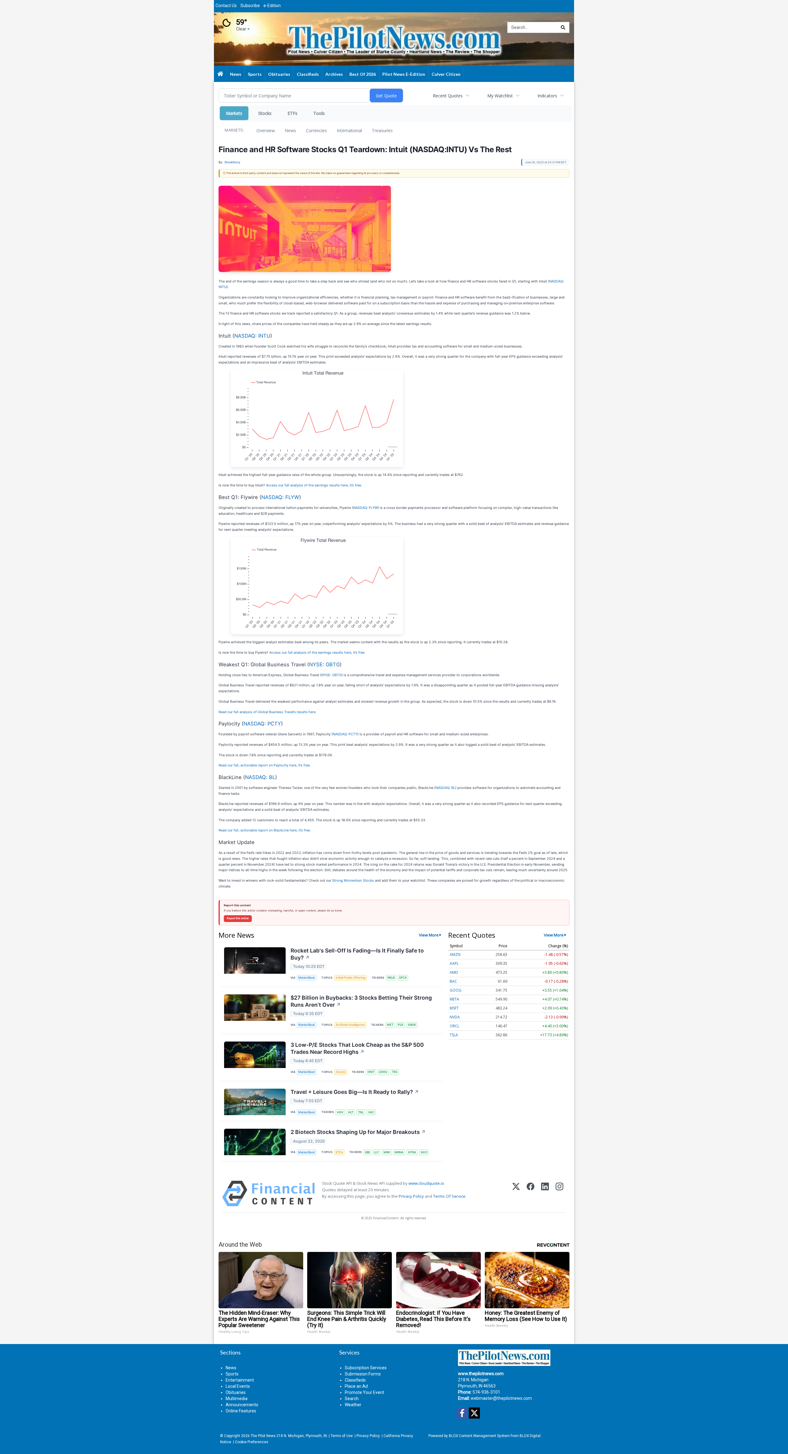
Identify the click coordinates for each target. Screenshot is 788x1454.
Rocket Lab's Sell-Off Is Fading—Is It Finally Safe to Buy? (357, 954)
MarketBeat (306, 977)
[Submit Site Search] (563, 27)
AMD (454, 972)
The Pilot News (263, 1436)
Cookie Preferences (251, 1442)
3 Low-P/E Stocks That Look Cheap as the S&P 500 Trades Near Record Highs (357, 1048)
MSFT (454, 1008)
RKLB (391, 977)
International (349, 130)
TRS (394, 1072)
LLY (376, 1152)
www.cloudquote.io (426, 1183)
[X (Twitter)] (516, 1193)
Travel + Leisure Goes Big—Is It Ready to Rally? (355, 1092)
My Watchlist (500, 96)
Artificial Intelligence (350, 1024)
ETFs (292, 113)
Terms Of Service (449, 1196)
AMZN (455, 954)
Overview (265, 130)
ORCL (454, 1026)
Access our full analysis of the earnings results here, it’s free (313, 485)
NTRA (412, 1152)
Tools (319, 113)
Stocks (264, 113)
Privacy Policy (411, 1196)
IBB (367, 1152)
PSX (400, 1024)
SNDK (412, 1024)
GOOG (455, 990)
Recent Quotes (448, 96)
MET (390, 1024)
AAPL (454, 963)
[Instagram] (559, 1193)
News (290, 130)
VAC (371, 1112)
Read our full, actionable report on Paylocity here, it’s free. (265, 765)
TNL (361, 1112)
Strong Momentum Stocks (353, 880)
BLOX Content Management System (479, 1436)
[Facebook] (530, 1193)
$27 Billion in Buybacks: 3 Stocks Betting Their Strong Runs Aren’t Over (361, 1001)
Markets (234, 113)
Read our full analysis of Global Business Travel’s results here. (267, 712)
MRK (387, 1152)
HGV (340, 1112)
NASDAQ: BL (260, 777)
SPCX (403, 977)
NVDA (455, 1017)
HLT (350, 1112)
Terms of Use (342, 1436)
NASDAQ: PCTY (262, 724)
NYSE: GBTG (324, 664)
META (454, 999)
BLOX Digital (530, 1436)
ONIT (371, 1072)
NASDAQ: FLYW (280, 497)
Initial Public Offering (350, 977)
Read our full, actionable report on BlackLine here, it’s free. (265, 830)
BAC (453, 981)
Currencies (316, 130)
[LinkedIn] (545, 1193)
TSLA (454, 1035)
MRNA (399, 1152)
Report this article (238, 918)
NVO (424, 1152)
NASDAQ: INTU (252, 336)
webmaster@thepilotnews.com (501, 1398)
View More (429, 935)
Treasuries (382, 130)
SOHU (383, 1072)
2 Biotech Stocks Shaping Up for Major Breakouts (358, 1132)
